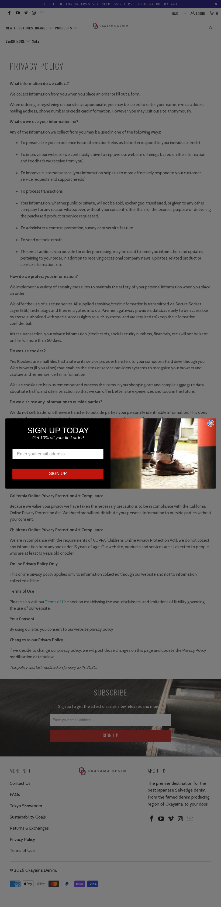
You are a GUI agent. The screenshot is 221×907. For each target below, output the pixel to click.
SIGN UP (58, 473)
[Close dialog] (210, 423)
